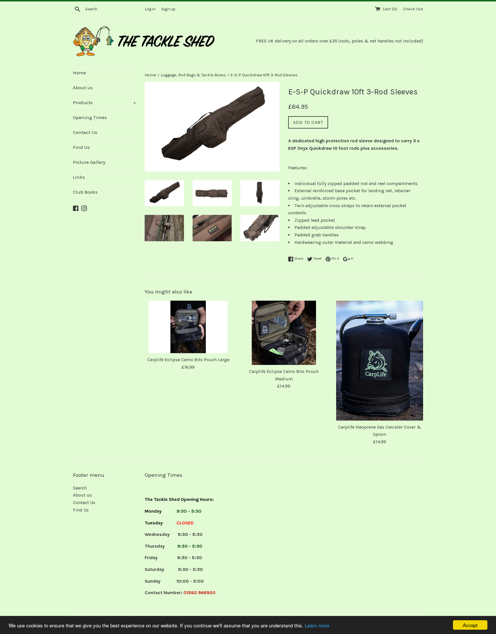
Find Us (81, 147)
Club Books (85, 192)
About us (83, 87)
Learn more (317, 625)
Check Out (413, 9)
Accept (470, 625)
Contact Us (85, 132)
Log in (150, 9)
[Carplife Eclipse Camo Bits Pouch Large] (188, 327)
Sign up (168, 9)
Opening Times (90, 117)
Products (104, 102)
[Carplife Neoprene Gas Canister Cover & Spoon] (379, 360)
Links (79, 177)
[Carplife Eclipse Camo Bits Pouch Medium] (283, 333)
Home (79, 72)
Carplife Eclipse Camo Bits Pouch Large (188, 359)
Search (80, 488)
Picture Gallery (89, 162)
